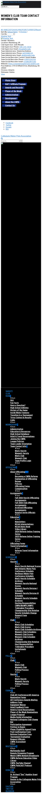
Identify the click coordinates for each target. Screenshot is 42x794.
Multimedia (11, 746)
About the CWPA (12, 102)
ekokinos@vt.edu (28, 55)
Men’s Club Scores (23, 627)
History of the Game (19, 410)
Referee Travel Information (26, 550)
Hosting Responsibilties (25, 603)
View (3, 74)
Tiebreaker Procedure (24, 646)
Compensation (21, 488)
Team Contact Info (18, 446)
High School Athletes (19, 407)
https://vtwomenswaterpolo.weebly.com (23, 64)
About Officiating (17, 472)
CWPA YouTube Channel (20, 763)
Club (8, 393)
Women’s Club (21, 458)
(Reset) (38, 30)
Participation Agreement (21, 724)
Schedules (10, 557)
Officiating (11, 467)
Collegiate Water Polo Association (16, 136)
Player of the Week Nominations (24, 712)
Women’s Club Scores (24, 634)
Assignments (16, 493)
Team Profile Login (23, 460)
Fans (8, 396)
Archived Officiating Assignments (23, 508)
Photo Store (10, 80)
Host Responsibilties (24, 644)
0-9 (3, 30)
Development (11, 98)
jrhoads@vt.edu (25, 49)
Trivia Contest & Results (21, 417)
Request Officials (17, 739)
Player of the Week (13, 91)
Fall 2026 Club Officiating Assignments (26, 503)
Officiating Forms (22, 486)
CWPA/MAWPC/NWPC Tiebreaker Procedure (24, 606)
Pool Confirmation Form (20, 732)
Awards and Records (14, 87)
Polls (8, 656)
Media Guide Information (21, 717)
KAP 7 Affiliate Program (15, 84)
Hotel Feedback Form (19, 707)
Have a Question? (17, 405)
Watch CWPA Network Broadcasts (24, 755)
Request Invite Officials (25, 512)
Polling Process (22, 670)
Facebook (10, 791)
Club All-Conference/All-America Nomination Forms (24, 696)
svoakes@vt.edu (29, 61)
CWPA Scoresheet (18, 741)
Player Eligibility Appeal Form (23, 729)
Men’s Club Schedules (24, 624)
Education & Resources (20, 431)
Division (23, 32)
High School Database (19, 434)
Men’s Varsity (20, 451)
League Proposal (17, 714)
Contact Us (10, 105)
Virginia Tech (6, 36)
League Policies (17, 441)
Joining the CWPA (17, 439)
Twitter (9, 789)
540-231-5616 (25, 47)
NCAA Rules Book (22, 526)
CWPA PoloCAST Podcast (21, 765)
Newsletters (20, 521)
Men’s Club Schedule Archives (28, 629)
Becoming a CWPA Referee (26, 476)
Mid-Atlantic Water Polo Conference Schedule (25, 569)
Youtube (9, 786)
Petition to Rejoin (17, 727)
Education (14, 517)
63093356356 (30, 59)
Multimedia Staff (17, 750)
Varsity (9, 391)
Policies (18, 484)
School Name (13, 32)
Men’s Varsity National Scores (28, 566)
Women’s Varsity (22, 453)
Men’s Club (19, 456)
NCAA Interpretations (24, 524)
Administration (11, 94)
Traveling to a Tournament (21, 415)
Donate (9, 770)
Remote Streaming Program (22, 753)
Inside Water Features (19, 412)
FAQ (12, 400)
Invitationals (20, 649)
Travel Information (18, 546)
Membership (11, 424)
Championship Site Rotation (27, 610)
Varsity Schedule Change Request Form (26, 614)
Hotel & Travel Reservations (22, 436)
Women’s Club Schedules (25, 632)
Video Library (20, 529)
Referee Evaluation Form (21, 734)
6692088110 (27, 53)
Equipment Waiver (18, 705)
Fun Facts (14, 403)
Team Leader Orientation (21, 444)
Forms (8, 690)
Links (12, 420)
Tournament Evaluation (20, 737)
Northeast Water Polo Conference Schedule (24, 574)
